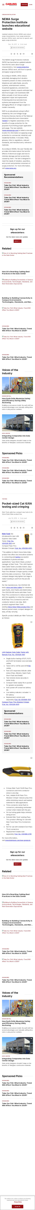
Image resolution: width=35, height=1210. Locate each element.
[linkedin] (14, 54)
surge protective (23, 67)
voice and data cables (14, 587)
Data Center (6, 433)
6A (30, 666)
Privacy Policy (18, 1202)
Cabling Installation (9, 14)
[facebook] (11, 54)
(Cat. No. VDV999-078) (23, 834)
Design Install (6, 396)
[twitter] (17, 54)
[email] (23, 54)
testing (17, 557)
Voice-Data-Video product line (19, 607)
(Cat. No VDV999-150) (22, 700)
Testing (4, 499)
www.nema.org (10, 168)
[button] (3, 4)
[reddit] (20, 54)
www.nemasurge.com (10, 130)
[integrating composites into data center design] (17, 422)
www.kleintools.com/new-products (17, 840)
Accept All (17, 1206)
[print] (32, 54)
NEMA (5, 121)
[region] (17, 1203)
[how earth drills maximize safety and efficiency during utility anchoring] (17, 385)
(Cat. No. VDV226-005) (23, 548)
